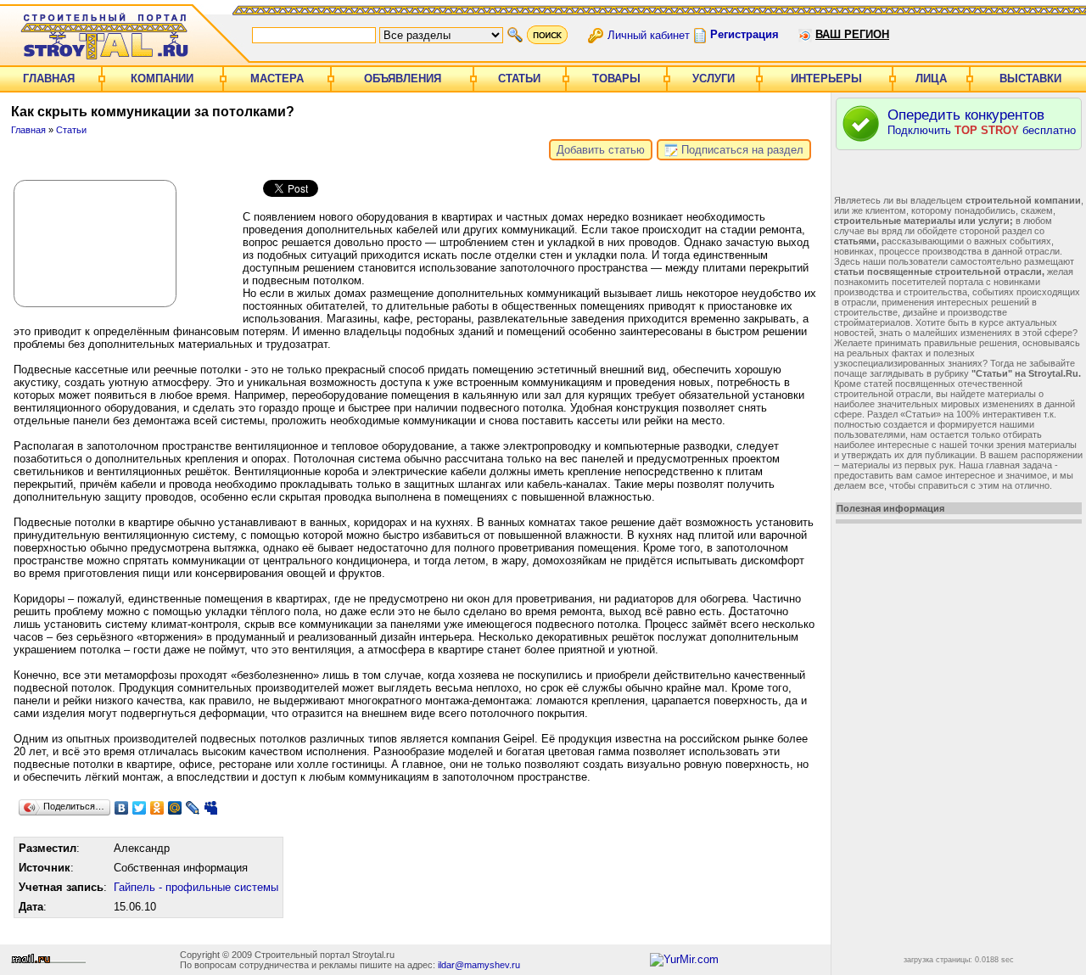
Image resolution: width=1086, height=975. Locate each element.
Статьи (519, 78)
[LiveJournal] (193, 808)
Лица (931, 78)
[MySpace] (211, 808)
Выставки (1030, 78)
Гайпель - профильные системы (196, 887)
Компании (162, 78)
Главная (49, 78)
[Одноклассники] (157, 808)
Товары (616, 78)
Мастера (277, 78)
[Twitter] (139, 808)
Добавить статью (601, 149)
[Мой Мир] (175, 808)
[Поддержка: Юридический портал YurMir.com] (684, 959)
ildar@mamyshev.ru (479, 965)
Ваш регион (852, 34)
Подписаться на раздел (740, 149)
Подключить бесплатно (981, 122)
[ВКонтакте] (122, 808)
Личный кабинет (648, 34)
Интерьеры (826, 78)
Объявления (402, 78)
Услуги (713, 78)
